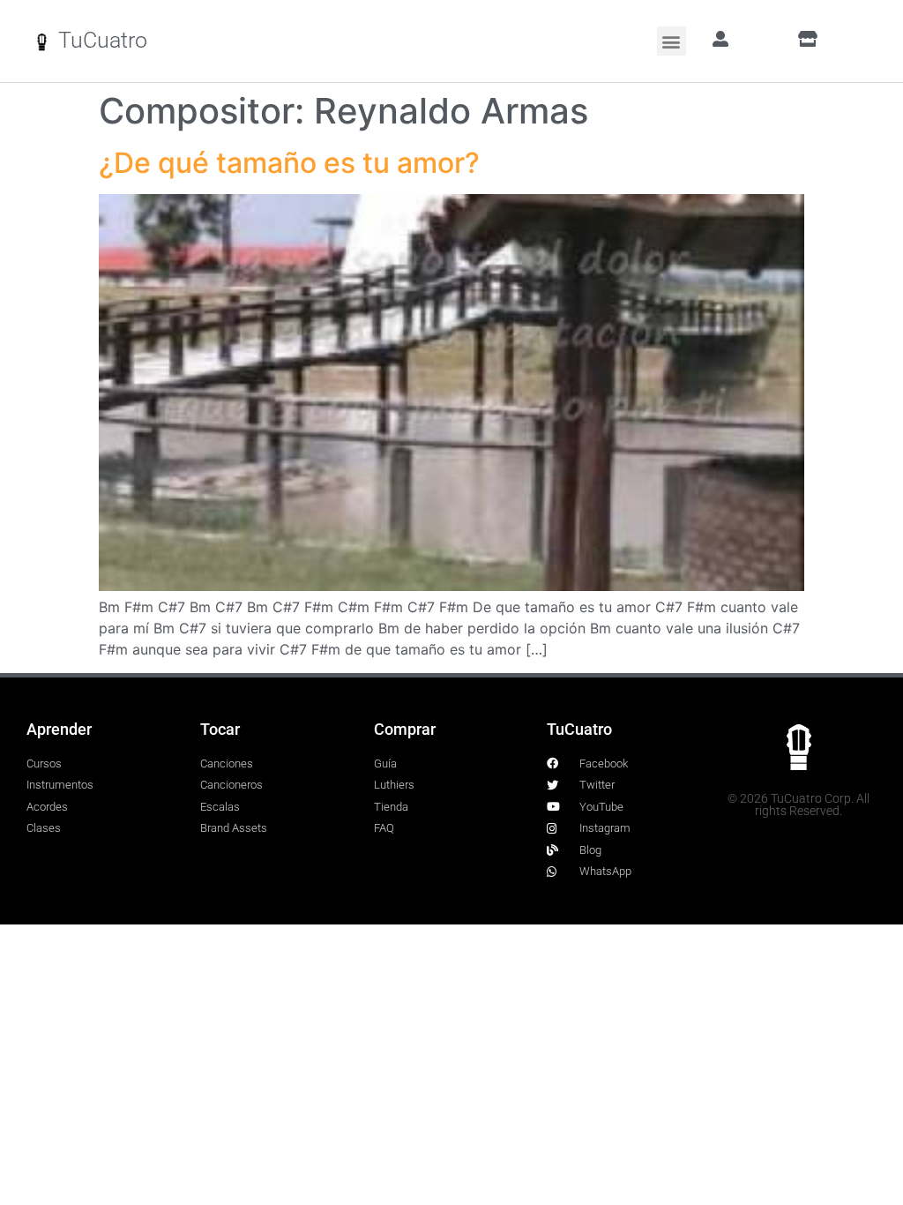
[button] (671, 41)
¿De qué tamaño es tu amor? (289, 163)
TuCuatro (102, 40)
